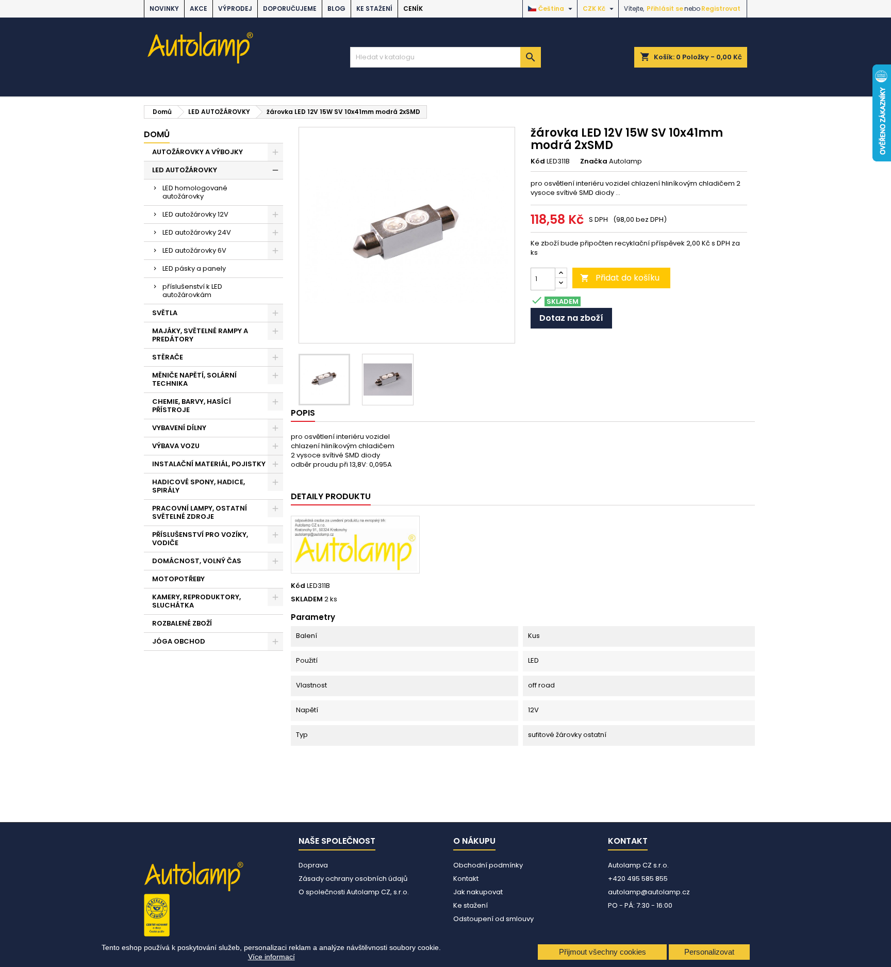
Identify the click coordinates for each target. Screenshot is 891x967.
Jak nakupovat (478, 892)
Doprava (313, 865)
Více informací (271, 957)
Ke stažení (374, 8)
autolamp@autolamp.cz (649, 892)
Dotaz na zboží (571, 318)
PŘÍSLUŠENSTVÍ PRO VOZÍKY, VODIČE (200, 539)
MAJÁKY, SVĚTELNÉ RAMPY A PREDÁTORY (200, 335)
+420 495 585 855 (638, 878)
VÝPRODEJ (235, 8)
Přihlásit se (665, 8)
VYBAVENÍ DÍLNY (179, 428)
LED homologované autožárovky (194, 192)
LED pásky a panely (194, 268)
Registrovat (720, 8)
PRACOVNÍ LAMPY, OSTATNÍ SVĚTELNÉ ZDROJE (199, 512)
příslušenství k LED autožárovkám (192, 291)
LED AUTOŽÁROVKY (184, 170)
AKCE (198, 8)
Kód (538, 161)
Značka (593, 161)
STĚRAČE (167, 357)
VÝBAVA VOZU (176, 446)
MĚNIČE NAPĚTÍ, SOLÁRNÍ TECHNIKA (194, 379)
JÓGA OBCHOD (178, 641)
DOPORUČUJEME (290, 8)
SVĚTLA (164, 313)
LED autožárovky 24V (196, 232)
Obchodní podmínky (488, 865)
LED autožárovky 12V (195, 214)
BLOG (336, 8)
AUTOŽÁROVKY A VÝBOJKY (197, 152)
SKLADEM (307, 599)
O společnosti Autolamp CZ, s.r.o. (354, 892)
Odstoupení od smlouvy (493, 919)
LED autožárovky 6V (194, 250)
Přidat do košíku (619, 278)
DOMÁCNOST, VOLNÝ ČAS (196, 561)
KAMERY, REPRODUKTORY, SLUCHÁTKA (196, 601)
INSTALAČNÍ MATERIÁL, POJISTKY (209, 464)
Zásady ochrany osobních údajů (353, 878)
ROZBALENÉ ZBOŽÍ (182, 623)
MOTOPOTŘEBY (178, 579)
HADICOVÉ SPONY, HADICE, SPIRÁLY (198, 486)
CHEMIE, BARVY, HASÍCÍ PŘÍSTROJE (191, 406)
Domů (157, 134)
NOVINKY (164, 8)
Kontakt (465, 878)
